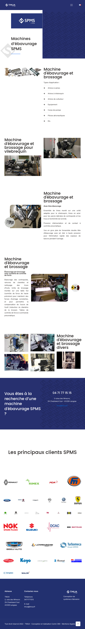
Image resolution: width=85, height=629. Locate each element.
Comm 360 (56, 624)
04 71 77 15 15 (62, 393)
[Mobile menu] (71, 5)
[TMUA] (10, 5)
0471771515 (29, 599)
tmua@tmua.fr (62, 406)
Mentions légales (68, 624)
